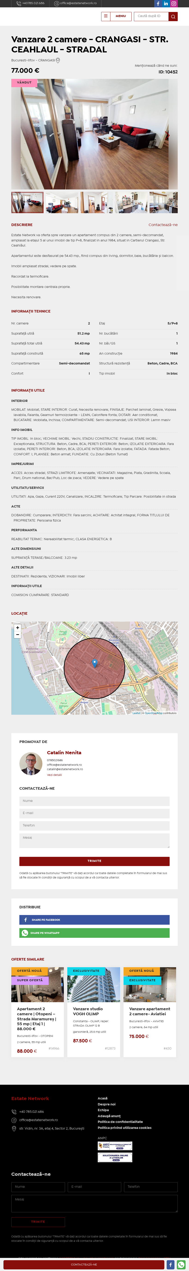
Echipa (103, 1110)
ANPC (102, 1138)
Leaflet (136, 713)
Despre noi (106, 1104)
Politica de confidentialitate (120, 1122)
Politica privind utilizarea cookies (124, 1128)
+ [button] (17, 628)
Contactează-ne (163, 225)
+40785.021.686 (33, 3)
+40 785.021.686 (31, 1111)
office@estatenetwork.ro (78, 3)
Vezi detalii (54, 775)
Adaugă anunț (109, 1116)
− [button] (17, 634)
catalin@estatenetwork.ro (65, 769)
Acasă (102, 1098)
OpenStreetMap (153, 713)
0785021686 (55, 760)
